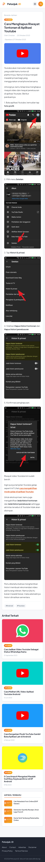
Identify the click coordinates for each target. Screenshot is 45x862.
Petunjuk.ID (7, 842)
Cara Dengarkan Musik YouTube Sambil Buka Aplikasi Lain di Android (22, 735)
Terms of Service (21, 851)
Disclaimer (32, 847)
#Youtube (21, 606)
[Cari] (40, 4)
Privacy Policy (7, 851)
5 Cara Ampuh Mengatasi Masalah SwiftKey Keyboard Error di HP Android (20, 779)
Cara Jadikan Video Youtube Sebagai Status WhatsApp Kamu (21, 650)
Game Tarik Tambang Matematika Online (26, 819)
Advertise (22, 847)
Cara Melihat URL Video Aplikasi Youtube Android (19, 692)
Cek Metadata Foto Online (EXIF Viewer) (26, 802)
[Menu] (35, 4)
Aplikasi (14, 15)
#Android (9, 606)
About (4, 847)
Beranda (7, 15)
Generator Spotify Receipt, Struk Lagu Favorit (26, 811)
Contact (12, 847)
